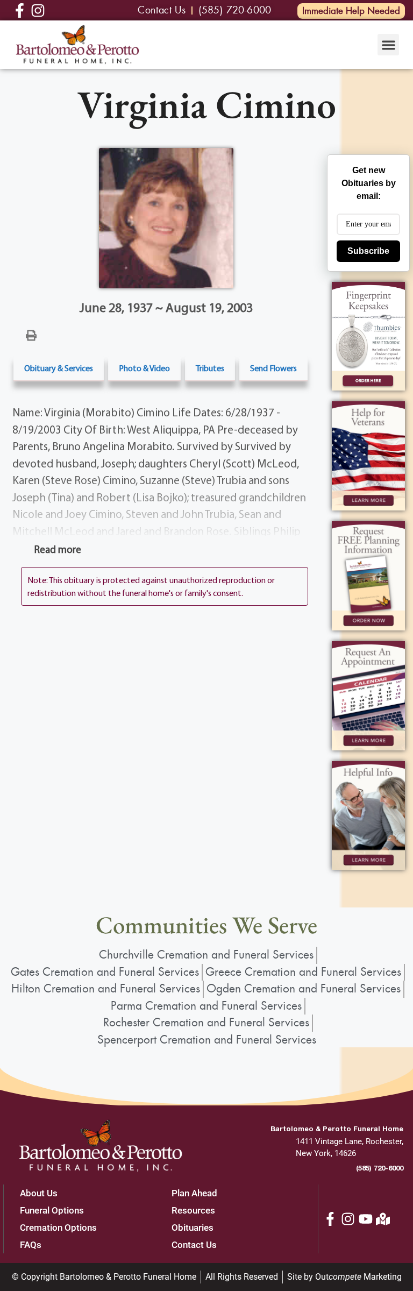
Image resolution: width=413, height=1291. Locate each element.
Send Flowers (273, 368)
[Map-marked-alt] (383, 1219)
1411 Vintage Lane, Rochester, (349, 1141)
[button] (389, 45)
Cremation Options (58, 1227)
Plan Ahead (194, 1193)
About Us (39, 1193)
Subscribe (368, 251)
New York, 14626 (326, 1153)
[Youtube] (366, 1219)
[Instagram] (348, 1219)
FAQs (30, 1244)
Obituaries (192, 1227)
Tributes (210, 368)
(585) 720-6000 (379, 1168)
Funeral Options (52, 1210)
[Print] (31, 334)
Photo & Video (144, 368)
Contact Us (194, 1244)
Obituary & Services (58, 368)
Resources (193, 1210)
